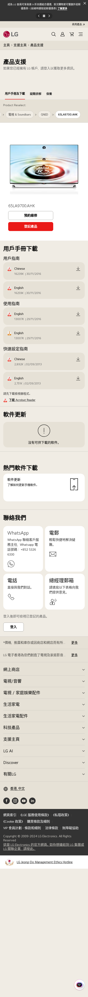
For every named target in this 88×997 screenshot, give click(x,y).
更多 (74, 643)
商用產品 (77, 24)
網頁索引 (9, 815)
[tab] (15, 94)
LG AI (8, 750)
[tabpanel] (44, 305)
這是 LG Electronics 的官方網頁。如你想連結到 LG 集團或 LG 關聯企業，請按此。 (43, 847)
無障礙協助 (70, 828)
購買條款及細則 (38, 821)
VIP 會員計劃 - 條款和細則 (22, 828)
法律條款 (51, 828)
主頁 (6, 45)
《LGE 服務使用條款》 (34, 815)
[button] (54, 34)
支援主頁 (20, 45)
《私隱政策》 (61, 815)
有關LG (9, 774)
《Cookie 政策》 (13, 821)
